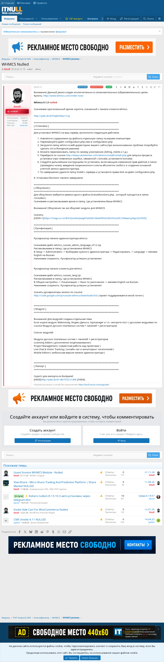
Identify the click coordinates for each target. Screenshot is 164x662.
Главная (9, 2)
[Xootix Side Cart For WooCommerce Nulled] (6, 510)
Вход (123, 440)
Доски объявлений (40, 522)
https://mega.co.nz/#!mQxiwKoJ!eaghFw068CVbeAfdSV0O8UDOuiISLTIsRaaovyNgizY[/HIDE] (95, 218)
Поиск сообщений (32, 24)
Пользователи (49, 18)
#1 (159, 86)
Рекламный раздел (39, 502)
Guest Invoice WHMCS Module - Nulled (38, 472)
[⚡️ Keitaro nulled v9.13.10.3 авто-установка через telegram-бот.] (6, 497)
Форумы (9, 18)
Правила (42, 2)
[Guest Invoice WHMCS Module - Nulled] (6, 473)
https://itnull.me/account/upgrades (93, 384)
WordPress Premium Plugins (42, 512)
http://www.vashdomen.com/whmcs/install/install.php (96, 155)
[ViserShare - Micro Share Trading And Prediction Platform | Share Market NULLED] (6, 483)
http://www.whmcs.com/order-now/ (63, 95)
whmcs (38, 69)
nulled (29, 69)
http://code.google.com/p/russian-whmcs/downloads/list (65, 295)
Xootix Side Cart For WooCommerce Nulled (41, 509)
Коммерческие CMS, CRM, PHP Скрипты (48, 489)
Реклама (25, 2)
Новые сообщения (11, 24)
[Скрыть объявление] (159, 31)
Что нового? (27, 18)
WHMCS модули (37, 475)
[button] (36, 19)
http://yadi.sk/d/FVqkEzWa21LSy (52, 115)
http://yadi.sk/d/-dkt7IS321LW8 (58, 379)
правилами (47, 31)
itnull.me (23, 125)
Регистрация (44, 440)
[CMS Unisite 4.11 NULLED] (6, 520)
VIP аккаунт (76, 18)
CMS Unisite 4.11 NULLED (30, 519)
